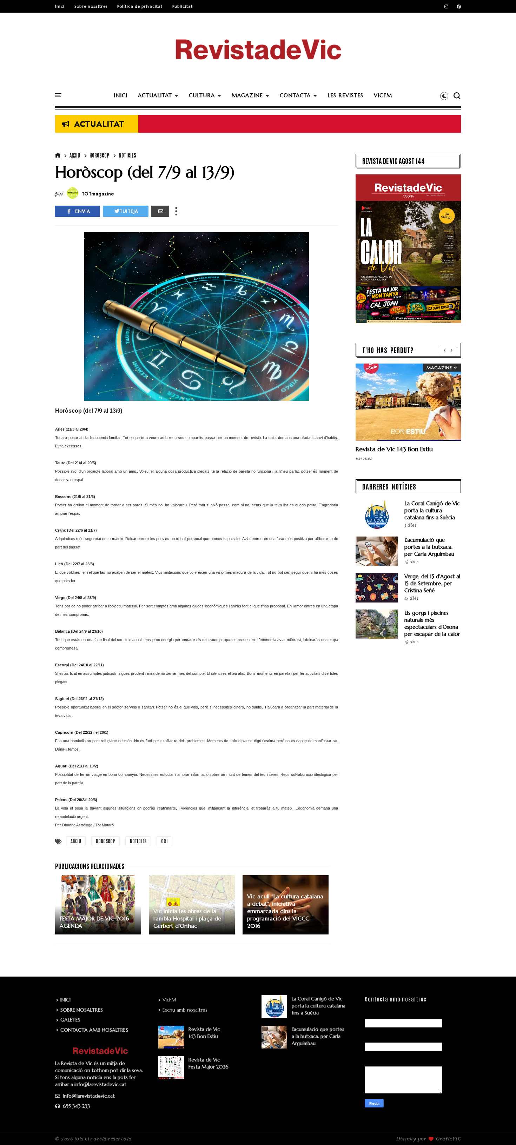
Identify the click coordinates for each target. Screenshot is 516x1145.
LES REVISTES (345, 95)
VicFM (169, 1000)
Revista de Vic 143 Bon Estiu (394, 449)
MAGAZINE (247, 95)
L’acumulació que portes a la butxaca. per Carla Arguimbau (429, 547)
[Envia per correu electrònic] (160, 211)
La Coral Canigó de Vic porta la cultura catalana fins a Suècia (432, 510)
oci (164, 841)
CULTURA (202, 95)
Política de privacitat (140, 6)
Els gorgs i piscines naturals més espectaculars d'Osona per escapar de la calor (432, 623)
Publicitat (182, 6)
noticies (127, 155)
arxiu (75, 155)
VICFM (383, 95)
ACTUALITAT (155, 95)
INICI (120, 95)
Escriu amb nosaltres (185, 1010)
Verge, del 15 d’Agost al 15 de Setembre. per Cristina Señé (432, 583)
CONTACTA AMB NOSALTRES (94, 1030)
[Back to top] (498, 1128)
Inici (60, 6)
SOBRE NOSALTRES (81, 1010)
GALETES (70, 1020)
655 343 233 (75, 1106)
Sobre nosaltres (90, 6)
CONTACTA (295, 95)
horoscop (99, 155)
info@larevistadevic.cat (88, 1096)
